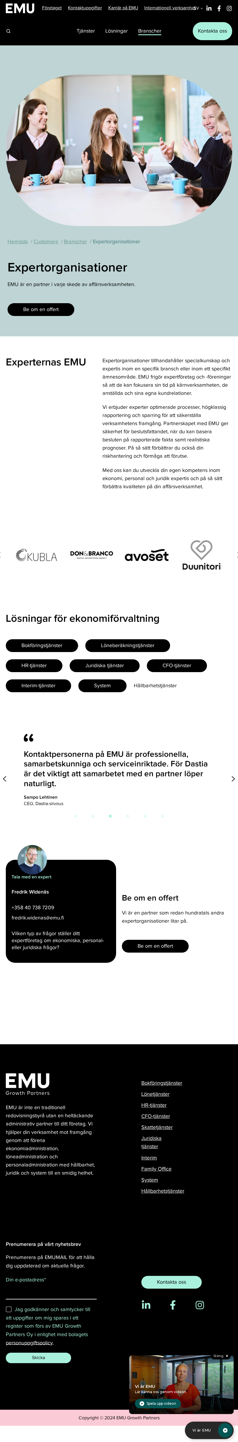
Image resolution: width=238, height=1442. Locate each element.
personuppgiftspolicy (29, 1343)
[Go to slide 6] (162, 816)
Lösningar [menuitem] (116, 31)
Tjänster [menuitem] (86, 31)
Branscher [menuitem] (149, 31)
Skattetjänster (157, 1127)
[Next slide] (233, 779)
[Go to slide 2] (92, 816)
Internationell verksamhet (170, 8)
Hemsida (18, 242)
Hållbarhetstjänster (162, 1191)
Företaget (52, 8)
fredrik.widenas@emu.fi (38, 918)
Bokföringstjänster (161, 1083)
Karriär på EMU (123, 8)
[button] (8, 31)
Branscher (75, 242)
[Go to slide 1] (75, 816)
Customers (46, 242)
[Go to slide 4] (127, 816)
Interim (149, 1158)
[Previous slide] (4, 779)
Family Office (156, 1169)
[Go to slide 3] (110, 816)
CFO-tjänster (155, 1116)
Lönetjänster (155, 1094)
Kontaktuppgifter (85, 8)
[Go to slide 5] (145, 816)
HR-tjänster (154, 1105)
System (149, 1180)
